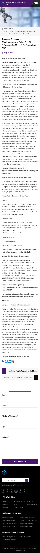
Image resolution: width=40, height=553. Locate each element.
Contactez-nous (31, 504)
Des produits (30, 501)
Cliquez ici (18, 485)
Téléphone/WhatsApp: (10, 416)
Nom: (4, 395)
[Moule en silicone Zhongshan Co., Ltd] (12, 472)
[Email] (26, 480)
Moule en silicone (7, 517)
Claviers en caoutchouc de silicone (29, 521)
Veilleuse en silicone (8, 520)
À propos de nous (19, 501)
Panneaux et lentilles (27, 517)
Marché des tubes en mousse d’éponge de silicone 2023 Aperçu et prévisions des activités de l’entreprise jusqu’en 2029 (15, 377)
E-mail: (4, 405)
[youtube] (16, 491)
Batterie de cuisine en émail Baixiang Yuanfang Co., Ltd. (10, 540)
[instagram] (20, 491)
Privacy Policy (18, 507)
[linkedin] (7, 491)
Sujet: (4, 426)
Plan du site (5, 507)
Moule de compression (9, 526)
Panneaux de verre (26, 523)
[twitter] (11, 491)
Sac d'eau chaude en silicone (9, 524)
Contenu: (5, 437)
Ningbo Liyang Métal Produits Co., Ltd (8, 537)
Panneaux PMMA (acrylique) (26, 526)
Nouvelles (5, 504)
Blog (15, 504)
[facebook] (3, 491)
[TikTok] (24, 491)
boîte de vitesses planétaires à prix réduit (28, 537)
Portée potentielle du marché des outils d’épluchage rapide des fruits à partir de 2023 (27, 371)
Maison (6, 29)
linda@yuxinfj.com (20, 550)
